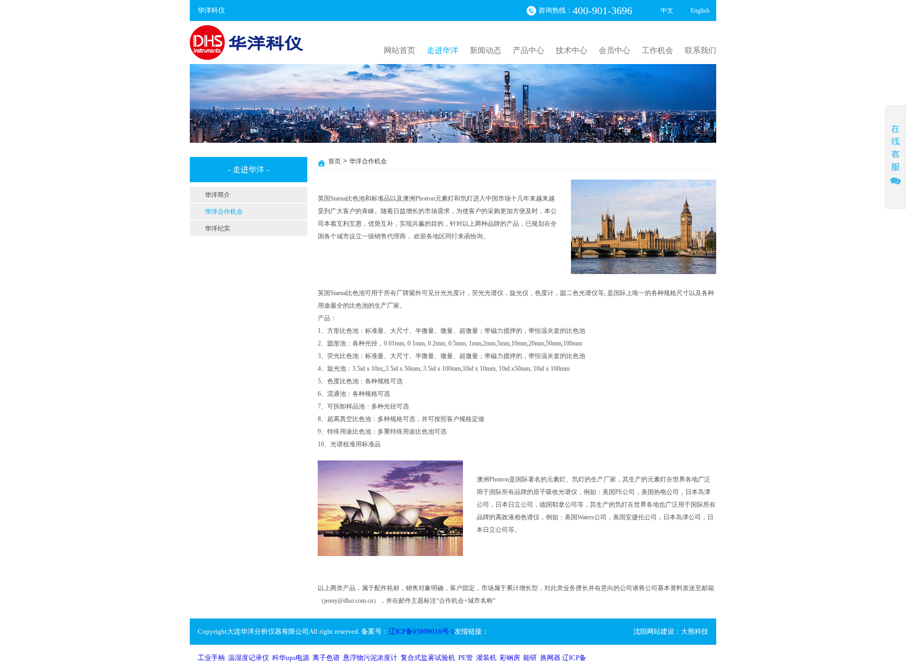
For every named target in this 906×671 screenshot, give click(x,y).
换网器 (550, 658)
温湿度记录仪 (248, 658)
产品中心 (528, 50)
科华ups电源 (290, 658)
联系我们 (700, 50)
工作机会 (657, 50)
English (700, 10)
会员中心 (614, 50)
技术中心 (571, 50)
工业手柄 (211, 658)
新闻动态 (485, 50)
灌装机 (486, 658)
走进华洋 (442, 50)
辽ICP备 (574, 658)
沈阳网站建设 (653, 631)
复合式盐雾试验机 (428, 658)
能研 (530, 658)
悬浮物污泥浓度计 (370, 658)
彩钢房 (510, 658)
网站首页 (399, 50)
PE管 (465, 658)
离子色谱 (326, 658)
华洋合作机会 (368, 161)
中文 (667, 10)
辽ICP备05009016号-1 (422, 631)
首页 (334, 161)
